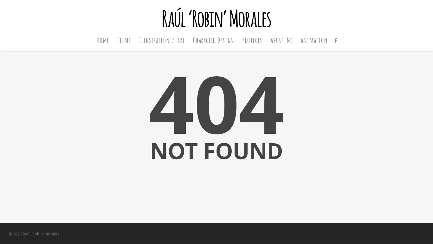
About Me (281, 40)
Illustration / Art (161, 40)
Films (124, 40)
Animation (314, 40)
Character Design (213, 40)
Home (103, 40)
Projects (252, 40)
